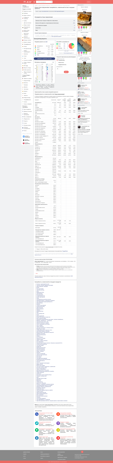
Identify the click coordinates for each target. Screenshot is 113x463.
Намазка (38, 310)
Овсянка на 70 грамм (40, 338)
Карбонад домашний (40, 347)
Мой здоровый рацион (59, 11)
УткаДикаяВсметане (40, 295)
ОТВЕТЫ (41, 458)
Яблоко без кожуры (40, 365)
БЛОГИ (24, 456)
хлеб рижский (39, 293)
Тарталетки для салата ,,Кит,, (42, 321)
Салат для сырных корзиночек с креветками (45, 366)
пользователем (45, 11)
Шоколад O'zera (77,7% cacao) (42, 370)
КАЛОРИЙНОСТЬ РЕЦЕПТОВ (44, 456)
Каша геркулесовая (66, 5)
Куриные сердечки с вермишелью (43, 386)
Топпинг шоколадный (41, 305)
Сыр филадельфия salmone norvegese (44, 385)
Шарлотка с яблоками (41, 383)
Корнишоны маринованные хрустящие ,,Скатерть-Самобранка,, (49, 319)
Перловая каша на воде (41, 378)
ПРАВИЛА (63, 459)
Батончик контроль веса (41, 367)
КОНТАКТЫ (65, 457)
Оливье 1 (38, 335)
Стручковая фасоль (40, 360)
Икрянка (38, 304)
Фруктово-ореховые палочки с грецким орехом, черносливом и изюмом (51, 400)
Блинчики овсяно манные (41, 396)
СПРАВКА (59, 454)
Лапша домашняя (40, 315)
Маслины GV (39, 355)
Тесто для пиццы (40, 345)
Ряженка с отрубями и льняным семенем (45, 384)
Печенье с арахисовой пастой (42, 284)
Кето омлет (38, 357)
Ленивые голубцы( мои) (41, 376)
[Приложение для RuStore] (27, 136)
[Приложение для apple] (27, 140)
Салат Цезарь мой (40, 313)
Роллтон (38, 361)
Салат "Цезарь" (39, 325)
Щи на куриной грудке (41, 318)
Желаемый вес (59, 66)
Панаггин (38, 352)
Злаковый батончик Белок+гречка (43, 299)
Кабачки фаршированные (41, 393)
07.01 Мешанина (39, 341)
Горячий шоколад (40, 290)
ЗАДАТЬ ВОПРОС (60, 457)
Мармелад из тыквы (40, 328)
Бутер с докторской (40, 297)
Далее (66, 72)
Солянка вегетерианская (41, 344)
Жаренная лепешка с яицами (42, 322)
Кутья (37, 314)
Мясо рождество (39, 394)
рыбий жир (38, 346)
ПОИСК (41, 452)
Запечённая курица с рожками (42, 331)
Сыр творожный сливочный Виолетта (44, 301)
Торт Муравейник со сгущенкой (43, 399)
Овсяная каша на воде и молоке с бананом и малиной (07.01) (49, 343)
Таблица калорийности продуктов (44, 5)
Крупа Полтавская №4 (41, 334)
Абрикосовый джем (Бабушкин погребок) (45, 371)
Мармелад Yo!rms (40, 292)
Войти (88, 2)
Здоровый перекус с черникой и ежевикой (45, 300)
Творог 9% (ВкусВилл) (40, 368)
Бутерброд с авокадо (40, 387)
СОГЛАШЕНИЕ (60, 459)
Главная (36, 5)
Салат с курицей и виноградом (42, 363)
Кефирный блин (39, 311)
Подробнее (65, 251)
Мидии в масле (39, 364)
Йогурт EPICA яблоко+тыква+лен (43, 317)
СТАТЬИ (24, 458)
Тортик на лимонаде (40, 353)
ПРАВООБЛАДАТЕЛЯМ (61, 452)
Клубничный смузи (40, 306)
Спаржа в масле (39, 391)
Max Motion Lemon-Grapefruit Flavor (44, 374)
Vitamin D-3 (38, 373)
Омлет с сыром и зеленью (41, 340)
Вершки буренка (39, 308)
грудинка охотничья (40, 333)
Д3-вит (37, 287)
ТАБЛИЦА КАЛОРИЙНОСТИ (44, 454)
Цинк (37, 377)
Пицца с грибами (40, 351)
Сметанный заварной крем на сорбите (44, 390)
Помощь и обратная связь (27, 133)
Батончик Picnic (39, 294)
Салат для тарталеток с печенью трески (44, 327)
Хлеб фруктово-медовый (41, 358)
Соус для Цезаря (39, 288)
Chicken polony (39, 381)
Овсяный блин (39, 302)
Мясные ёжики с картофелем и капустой (45, 332)
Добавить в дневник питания (44, 58)
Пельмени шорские (40, 348)
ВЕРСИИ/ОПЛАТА (60, 455)
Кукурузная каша (40, 388)
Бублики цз (38, 379)
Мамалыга (38, 380)
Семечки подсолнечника (41, 354)
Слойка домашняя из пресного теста (44, 330)
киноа (37, 298)
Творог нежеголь (40, 326)
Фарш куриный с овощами (42, 286)
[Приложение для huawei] (27, 143)
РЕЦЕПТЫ (24, 454)
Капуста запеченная (40, 350)
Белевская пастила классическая (43, 359)
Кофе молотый (39, 307)
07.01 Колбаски (39, 337)
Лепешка (38, 397)
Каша (37, 291)
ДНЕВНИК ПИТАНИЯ (26, 452)
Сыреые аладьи (39, 339)
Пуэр (37, 312)
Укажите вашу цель (60, 59)
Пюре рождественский (41, 392)
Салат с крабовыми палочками (43, 324)
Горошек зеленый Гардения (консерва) (44, 285)
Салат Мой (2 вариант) (41, 398)
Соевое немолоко (40, 372)
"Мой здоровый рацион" (56, 36)
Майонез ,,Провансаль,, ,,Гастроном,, (44, 320)
